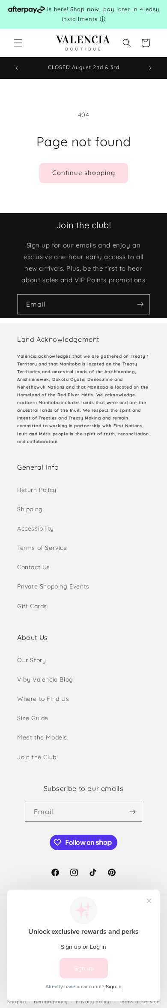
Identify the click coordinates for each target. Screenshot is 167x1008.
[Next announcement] (150, 67)
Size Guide (32, 718)
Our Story (31, 660)
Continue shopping (83, 173)
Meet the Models (42, 737)
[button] (18, 42)
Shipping (30, 509)
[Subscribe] (140, 304)
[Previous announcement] (16, 67)
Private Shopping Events (53, 586)
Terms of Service (42, 548)
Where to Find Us (43, 699)
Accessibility (35, 528)
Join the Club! (37, 757)
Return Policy (37, 490)
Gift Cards (32, 606)
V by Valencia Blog (45, 679)
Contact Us (33, 567)
